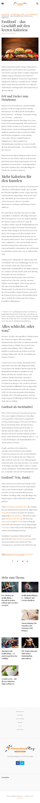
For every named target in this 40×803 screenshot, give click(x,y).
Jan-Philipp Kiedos (10, 33)
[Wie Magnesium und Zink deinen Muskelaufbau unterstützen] (30, 642)
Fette (16, 554)
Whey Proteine (20, 718)
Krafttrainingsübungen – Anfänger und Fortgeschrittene (30, 597)
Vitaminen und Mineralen (17, 507)
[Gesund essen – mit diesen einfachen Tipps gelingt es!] (10, 670)
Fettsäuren (6, 527)
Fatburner (20, 715)
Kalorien (21, 554)
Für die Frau (20, 729)
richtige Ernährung (18, 555)
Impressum (20, 798)
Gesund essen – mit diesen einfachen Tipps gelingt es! (9, 681)
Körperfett (29, 554)
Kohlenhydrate (16, 516)
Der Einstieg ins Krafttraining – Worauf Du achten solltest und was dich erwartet (10, 600)
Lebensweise (6, 555)
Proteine (19, 522)
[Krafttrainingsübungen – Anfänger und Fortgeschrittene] (30, 587)
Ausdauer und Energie (14, 519)
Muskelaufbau (20, 711)
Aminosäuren (7, 522)
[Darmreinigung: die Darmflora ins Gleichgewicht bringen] (30, 615)
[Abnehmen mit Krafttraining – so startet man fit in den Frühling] (10, 642)
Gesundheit (6, 513)
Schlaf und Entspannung (21, 539)
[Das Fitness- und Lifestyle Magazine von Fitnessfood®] (20, 4)
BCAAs (20, 726)
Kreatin (20, 722)
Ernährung (9, 554)
